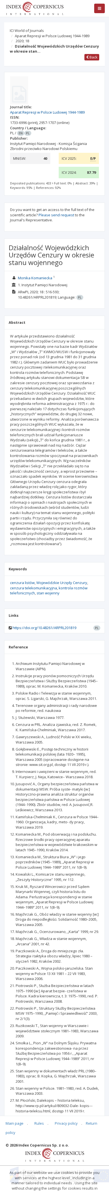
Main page (14, 1123)
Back (93, 57)
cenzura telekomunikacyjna (33, 587)
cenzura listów (22, 582)
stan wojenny (48, 593)
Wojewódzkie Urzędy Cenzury (61, 582)
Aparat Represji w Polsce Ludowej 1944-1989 (52, 35)
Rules (39, 1123)
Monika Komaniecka (35, 277)
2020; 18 (22, 40)
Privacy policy (66, 1123)
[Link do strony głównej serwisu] (34, 7)
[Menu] (99, 8)
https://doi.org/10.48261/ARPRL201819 (44, 627)
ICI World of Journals (27, 30)
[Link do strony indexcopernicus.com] (54, 1154)
